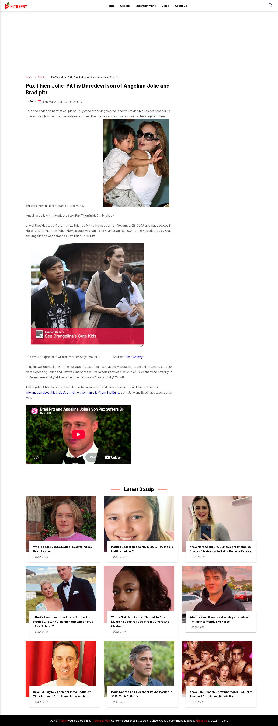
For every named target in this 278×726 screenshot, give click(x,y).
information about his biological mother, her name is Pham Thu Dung (72, 392)
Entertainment (145, 5)
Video (165, 5)
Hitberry (63, 720)
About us (181, 5)
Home (111, 5)
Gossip (125, 5)
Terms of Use (101, 720)
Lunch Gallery (133, 357)
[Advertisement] (139, 43)
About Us (201, 720)
